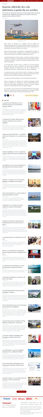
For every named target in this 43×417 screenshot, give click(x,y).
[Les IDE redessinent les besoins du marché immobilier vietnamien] (34, 294)
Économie (4, 4)
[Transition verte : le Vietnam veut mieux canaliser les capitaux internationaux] (34, 208)
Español (31, 0)
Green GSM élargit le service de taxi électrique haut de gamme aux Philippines (14, 306)
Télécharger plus (21, 391)
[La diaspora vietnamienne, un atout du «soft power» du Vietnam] (34, 280)
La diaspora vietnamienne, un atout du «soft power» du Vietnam (13, 278)
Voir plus (6, 100)
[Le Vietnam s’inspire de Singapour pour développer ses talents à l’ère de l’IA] (34, 339)
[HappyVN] (36, 399)
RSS (38, 402)
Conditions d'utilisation (32, 402)
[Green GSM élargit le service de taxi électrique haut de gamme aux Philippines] (34, 308)
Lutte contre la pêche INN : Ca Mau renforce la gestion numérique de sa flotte (14, 194)
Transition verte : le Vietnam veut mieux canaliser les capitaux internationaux (12, 206)
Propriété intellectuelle (24, 402)
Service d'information (30, 404)
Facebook (5, 95)
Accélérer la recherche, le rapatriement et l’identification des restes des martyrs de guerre (13, 222)
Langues (22, 404)
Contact (40, 404)
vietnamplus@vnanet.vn (27, 411)
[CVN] (14, 399)
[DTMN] (21, 399)
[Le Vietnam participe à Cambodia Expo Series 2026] (34, 240)
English (25, 0)
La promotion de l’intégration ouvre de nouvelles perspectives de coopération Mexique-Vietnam (12, 104)
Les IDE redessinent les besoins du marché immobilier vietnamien (13, 291)
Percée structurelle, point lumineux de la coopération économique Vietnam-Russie (13, 364)
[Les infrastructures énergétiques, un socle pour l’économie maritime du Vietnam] (34, 269)
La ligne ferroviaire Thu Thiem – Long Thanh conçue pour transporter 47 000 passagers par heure (14, 135)
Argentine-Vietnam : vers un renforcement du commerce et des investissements (14, 378)
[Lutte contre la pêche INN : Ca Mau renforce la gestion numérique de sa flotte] (34, 196)
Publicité (36, 404)
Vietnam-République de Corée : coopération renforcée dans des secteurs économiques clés (14, 152)
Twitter (8, 95)
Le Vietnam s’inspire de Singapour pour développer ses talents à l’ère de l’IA (12, 336)
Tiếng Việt (21, 0)
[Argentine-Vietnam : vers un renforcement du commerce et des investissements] (34, 381)
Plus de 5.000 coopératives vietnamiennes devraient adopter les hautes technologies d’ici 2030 (14, 252)
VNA (25, 404)
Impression (11, 95)
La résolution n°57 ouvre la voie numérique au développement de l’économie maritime (14, 166)
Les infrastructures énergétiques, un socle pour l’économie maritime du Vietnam (13, 266)
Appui (41, 402)
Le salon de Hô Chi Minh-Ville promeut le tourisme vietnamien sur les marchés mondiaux (13, 120)
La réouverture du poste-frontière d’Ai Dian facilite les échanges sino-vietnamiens (13, 321)
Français (28, 0)
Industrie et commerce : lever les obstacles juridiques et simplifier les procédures (13, 180)
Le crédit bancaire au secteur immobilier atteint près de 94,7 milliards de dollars (13, 351)
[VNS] (6, 399)
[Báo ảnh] (28, 399)
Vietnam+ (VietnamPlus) (11, 1)
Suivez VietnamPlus (29, 95)
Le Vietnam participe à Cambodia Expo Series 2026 (14, 238)
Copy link (13, 95)
